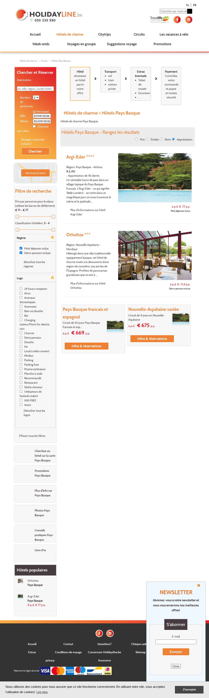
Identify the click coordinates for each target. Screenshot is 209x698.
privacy (50, 660)
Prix (142, 139)
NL (187, 5)
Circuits (139, 34)
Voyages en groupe (81, 44)
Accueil (35, 34)
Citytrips (104, 34)
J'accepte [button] (189, 689)
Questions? (104, 644)
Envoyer (176, 652)
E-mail (176, 636)
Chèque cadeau (140, 644)
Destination (24, 80)
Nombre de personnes (26, 102)
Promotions (162, 44)
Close (175, 666)
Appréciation (184, 139)
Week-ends (40, 44)
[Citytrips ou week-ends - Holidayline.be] (50, 15)
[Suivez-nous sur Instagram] (188, 19)
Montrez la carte (35, 173)
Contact (68, 644)
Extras (32, 652)
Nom (168, 139)
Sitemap (141, 652)
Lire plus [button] (42, 692)
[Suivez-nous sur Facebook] (177, 19)
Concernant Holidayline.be (104, 652)
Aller (23, 115)
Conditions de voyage (68, 652)
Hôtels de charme (70, 34)
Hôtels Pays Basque (61, 60)
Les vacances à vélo (174, 34)
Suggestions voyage (122, 44)
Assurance (104, 660)
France (44, 60)
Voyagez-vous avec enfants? (32, 141)
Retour (24, 121)
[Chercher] (189, 11)
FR (194, 5)
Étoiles (155, 139)
